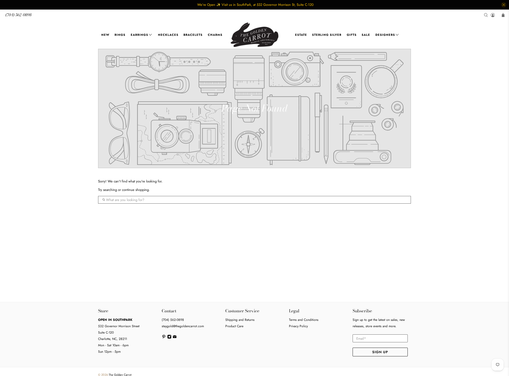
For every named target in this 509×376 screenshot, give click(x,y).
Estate (301, 35)
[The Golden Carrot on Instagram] (169, 337)
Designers (385, 35)
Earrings (139, 35)
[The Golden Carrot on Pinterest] (164, 337)
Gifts (352, 35)
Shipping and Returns (239, 319)
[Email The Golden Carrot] (175, 337)
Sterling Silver (326, 35)
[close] (503, 4)
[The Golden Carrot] (254, 35)
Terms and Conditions (303, 319)
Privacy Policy (298, 326)
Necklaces (168, 35)
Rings (120, 35)
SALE (366, 35)
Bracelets (193, 35)
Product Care (234, 326)
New (105, 35)
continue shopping (135, 189)
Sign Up (380, 352)
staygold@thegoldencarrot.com (183, 326)
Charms (215, 35)
